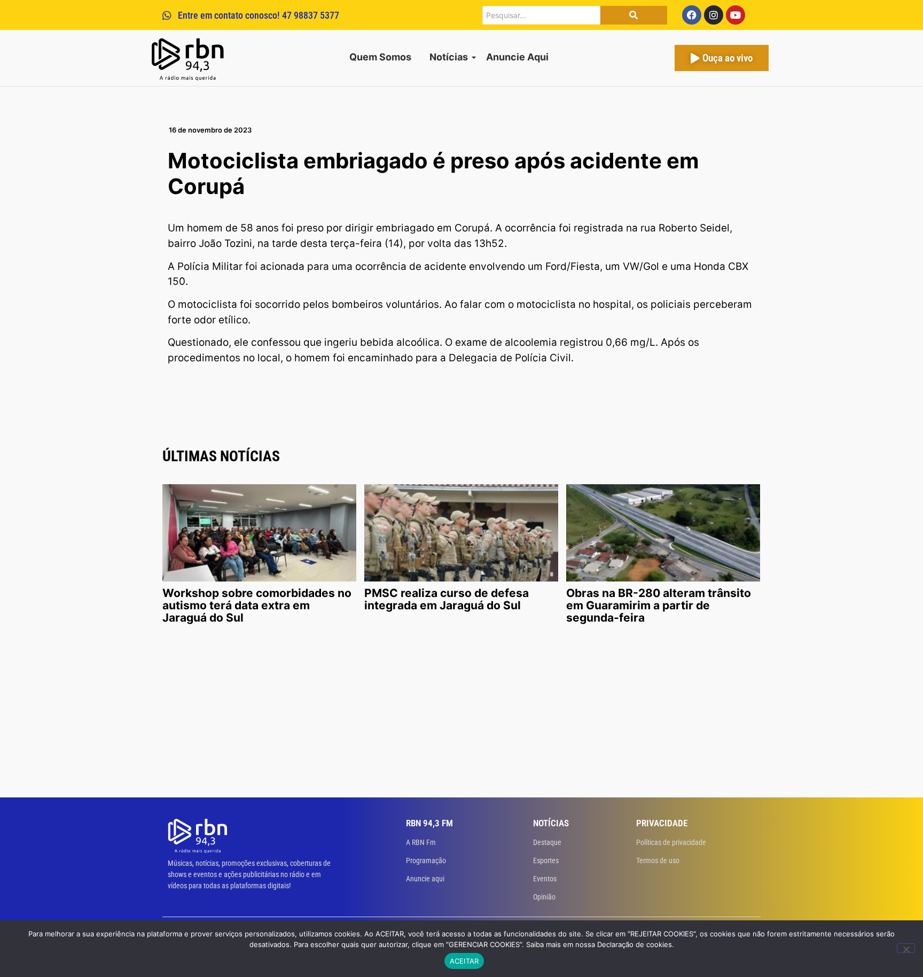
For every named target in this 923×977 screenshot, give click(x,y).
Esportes (546, 860)
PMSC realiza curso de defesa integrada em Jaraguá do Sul (446, 599)
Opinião (544, 897)
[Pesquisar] (633, 15)
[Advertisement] (461, 717)
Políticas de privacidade (671, 842)
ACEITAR (464, 961)
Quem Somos (380, 57)
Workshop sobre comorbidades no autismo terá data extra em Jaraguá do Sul (256, 605)
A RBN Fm (421, 842)
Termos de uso (657, 860)
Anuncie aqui (425, 878)
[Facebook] (691, 15)
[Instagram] (713, 15)
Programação (426, 860)
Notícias (448, 57)
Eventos (545, 878)
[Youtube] (735, 15)
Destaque (547, 842)
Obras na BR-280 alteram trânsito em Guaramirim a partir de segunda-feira (658, 605)
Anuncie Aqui (517, 57)
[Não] (906, 948)
